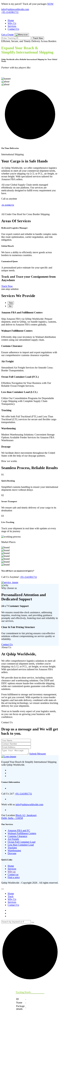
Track (10, 896)
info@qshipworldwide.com (15, 9)
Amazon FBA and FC (19, 830)
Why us (12, 871)
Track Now (38, 38)
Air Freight (13, 839)
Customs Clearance (17, 836)
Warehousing (14, 850)
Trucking (12, 847)
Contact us (13, 874)
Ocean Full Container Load (21, 842)
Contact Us (13, 29)
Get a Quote (7, 34)
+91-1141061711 (10, 12)
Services (12, 26)
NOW (50, 4)
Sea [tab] (11, 303)
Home (11, 20)
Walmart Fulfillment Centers (22, 833)
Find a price (14, 877)
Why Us (12, 23)
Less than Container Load (21, 844)
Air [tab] (10, 306)
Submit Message (37, 753)
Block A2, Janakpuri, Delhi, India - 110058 (19, 816)
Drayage (12, 853)
